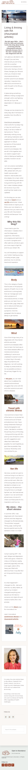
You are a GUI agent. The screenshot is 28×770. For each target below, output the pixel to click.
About (16, 607)
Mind (14, 333)
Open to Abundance (15, 756)
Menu (25, 2)
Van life (14, 468)
